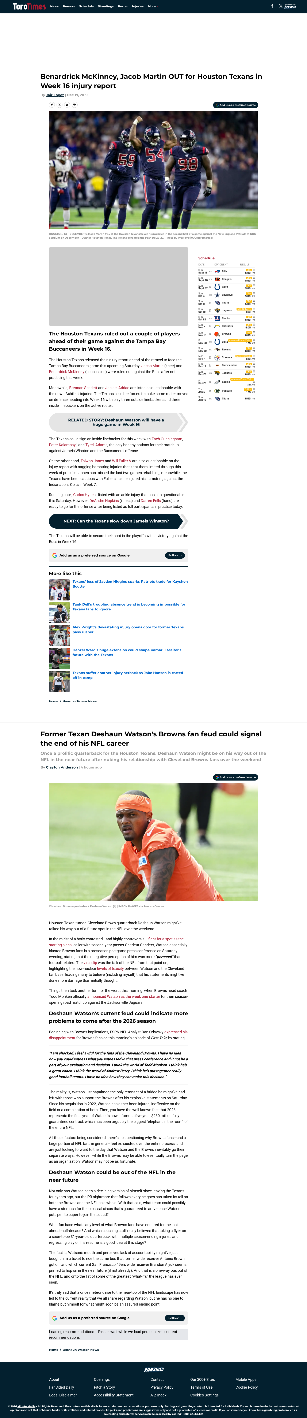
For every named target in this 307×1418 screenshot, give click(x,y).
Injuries (138, 6)
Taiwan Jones (92, 461)
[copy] (75, 105)
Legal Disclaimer (63, 1395)
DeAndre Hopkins (104, 500)
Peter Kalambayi (63, 445)
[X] (281, 6)
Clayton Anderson (62, 767)
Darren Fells (151, 500)
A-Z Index (158, 1395)
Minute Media (26, 1406)
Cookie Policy (246, 1387)
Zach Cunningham (166, 439)
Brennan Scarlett (83, 388)
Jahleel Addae (117, 388)
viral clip (90, 962)
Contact (157, 1379)
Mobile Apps (245, 1379)
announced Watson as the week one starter (123, 996)
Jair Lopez (55, 95)
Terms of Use (201, 1387)
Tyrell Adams (96, 445)
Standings (106, 6)
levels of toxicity (110, 968)
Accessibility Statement (114, 1395)
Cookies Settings (204, 1395)
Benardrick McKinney (66, 371)
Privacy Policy (161, 1387)
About (54, 1379)
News (54, 6)
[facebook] (272, 6)
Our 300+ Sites (202, 1379)
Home (53, 701)
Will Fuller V (121, 461)
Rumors (69, 6)
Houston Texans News (80, 701)
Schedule (86, 6)
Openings (102, 1379)
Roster (123, 6)
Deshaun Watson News (81, 1350)
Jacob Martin (152, 366)
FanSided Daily (61, 1387)
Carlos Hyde (83, 494)
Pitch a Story (104, 1387)
